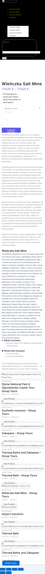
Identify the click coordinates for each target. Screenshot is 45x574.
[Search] (6, 46)
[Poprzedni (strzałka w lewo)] (3, 572)
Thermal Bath (10, 533)
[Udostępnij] (15, 569)
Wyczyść (8, 112)
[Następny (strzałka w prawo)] (9, 572)
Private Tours (7, 530)
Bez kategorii (7, 511)
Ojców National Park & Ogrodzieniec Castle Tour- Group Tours (18, 388)
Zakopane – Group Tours (17, 433)
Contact (13, 36)
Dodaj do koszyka (11, 131)
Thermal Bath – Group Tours (19, 475)
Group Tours (6, 381)
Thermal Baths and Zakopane (20, 552)
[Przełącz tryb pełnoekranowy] (9, 569)
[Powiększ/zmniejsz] (3, 569)
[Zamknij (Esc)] (21, 569)
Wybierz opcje (11, 563)
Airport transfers (12, 514)
